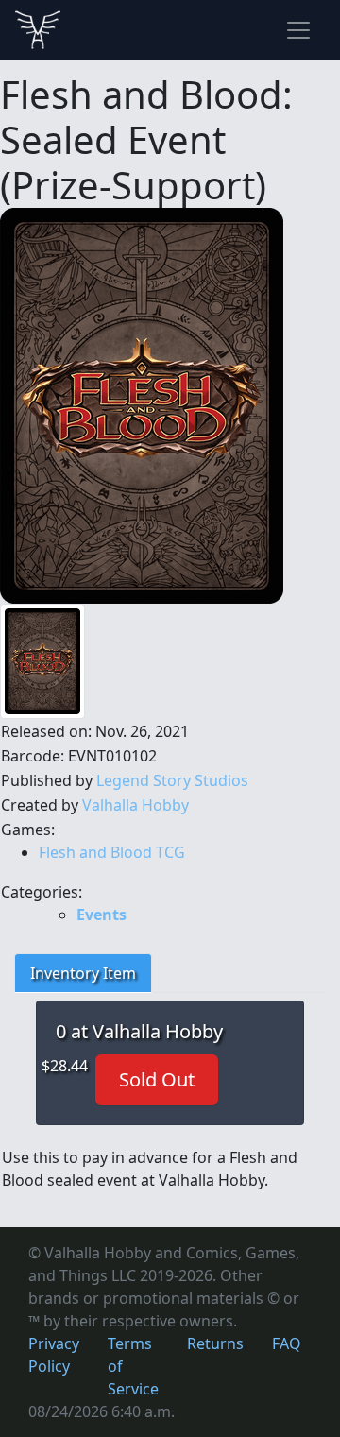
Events (101, 914)
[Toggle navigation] (298, 30)
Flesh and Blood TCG (112, 852)
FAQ (286, 1343)
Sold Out (157, 1079)
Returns (215, 1343)
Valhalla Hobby (135, 805)
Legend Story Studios (172, 780)
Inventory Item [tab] (83, 973)
